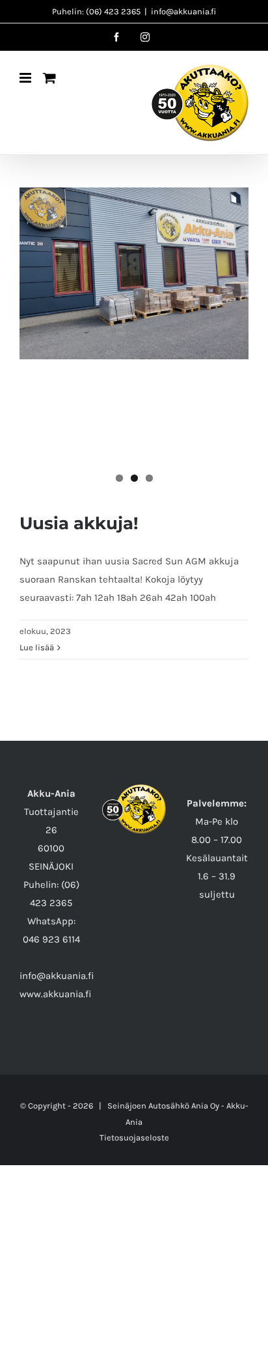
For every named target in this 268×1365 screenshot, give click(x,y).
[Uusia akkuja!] (134, 273)
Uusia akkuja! (79, 523)
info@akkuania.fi (183, 11)
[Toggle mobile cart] (49, 78)
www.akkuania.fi (56, 994)
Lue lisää (37, 647)
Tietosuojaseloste (134, 1137)
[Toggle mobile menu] (26, 78)
